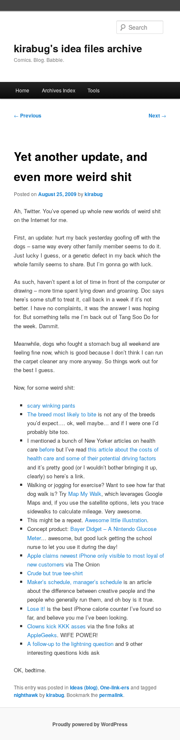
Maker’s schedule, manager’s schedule (74, 582)
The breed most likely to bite (61, 414)
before (46, 449)
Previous (27, 115)
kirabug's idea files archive (78, 48)
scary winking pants (51, 405)
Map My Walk (84, 494)
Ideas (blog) (84, 687)
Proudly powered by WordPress (90, 724)
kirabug (94, 194)
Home (22, 90)
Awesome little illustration (116, 520)
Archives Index (58, 90)
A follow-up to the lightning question (70, 644)
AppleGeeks (42, 635)
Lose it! (36, 608)
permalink (111, 695)
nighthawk (26, 695)
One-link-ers (114, 687)
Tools (93, 90)
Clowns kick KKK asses (56, 626)
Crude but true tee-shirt (55, 573)
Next (157, 115)
